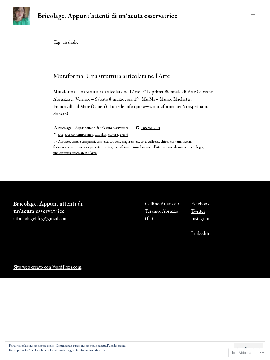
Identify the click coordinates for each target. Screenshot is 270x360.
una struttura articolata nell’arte (75, 152)
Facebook (200, 204)
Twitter (198, 211)
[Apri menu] (253, 16)
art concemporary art (124, 141)
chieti (164, 141)
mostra (107, 146)
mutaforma (122, 146)
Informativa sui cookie (91, 350)
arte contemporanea (79, 134)
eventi (124, 134)
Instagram (201, 218)
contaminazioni (181, 141)
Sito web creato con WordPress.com (47, 267)
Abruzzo (64, 141)
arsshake (102, 141)
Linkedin (200, 233)
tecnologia (196, 146)
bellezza (153, 141)
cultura (113, 134)
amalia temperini (83, 141)
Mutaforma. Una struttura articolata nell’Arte (111, 75)
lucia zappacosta (90, 146)
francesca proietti (65, 146)
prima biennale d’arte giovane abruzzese (159, 146)
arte (60, 134)
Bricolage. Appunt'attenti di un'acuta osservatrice (107, 15)
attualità (100, 134)
